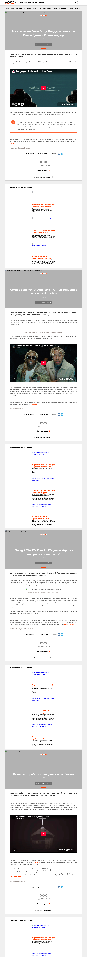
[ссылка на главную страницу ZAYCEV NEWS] (11, 2)
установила (36, 862)
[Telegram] (62, 154)
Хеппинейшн (47, 8)
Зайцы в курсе (10, 8)
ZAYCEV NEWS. (69, 624)
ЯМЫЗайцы (62, 8)
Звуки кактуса (37, 8)
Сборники (19, 8)
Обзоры (55, 8)
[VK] (59, 154)
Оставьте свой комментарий (42, 177)
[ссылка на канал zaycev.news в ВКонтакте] (41, 162)
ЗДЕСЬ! (12, 144)
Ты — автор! (27, 8)
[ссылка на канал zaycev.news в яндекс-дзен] (43, 162)
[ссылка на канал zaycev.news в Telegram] (46, 162)
